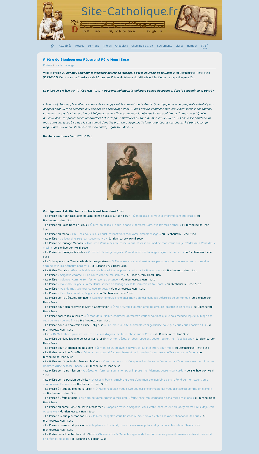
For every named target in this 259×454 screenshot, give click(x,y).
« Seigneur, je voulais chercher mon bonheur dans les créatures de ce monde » (140, 298)
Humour (192, 46)
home (52, 46)
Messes (79, 46)
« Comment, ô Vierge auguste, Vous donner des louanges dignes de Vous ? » (135, 252)
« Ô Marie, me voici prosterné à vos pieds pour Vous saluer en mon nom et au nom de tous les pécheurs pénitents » (126, 264)
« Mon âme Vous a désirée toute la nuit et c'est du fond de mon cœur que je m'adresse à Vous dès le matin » (129, 246)
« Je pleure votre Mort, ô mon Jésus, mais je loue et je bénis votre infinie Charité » (142, 425)
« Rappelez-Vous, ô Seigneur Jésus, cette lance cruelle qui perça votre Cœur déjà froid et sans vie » (128, 410)
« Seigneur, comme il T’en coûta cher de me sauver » (92, 275)
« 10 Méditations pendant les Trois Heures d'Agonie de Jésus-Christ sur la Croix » (102, 334)
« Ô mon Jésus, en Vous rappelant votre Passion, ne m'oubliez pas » (151, 339)
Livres (179, 46)
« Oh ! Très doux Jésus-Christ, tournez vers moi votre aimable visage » (115, 234)
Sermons (93, 46)
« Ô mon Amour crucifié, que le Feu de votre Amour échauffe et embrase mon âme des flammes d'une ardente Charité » (128, 364)
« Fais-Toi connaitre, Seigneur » (78, 293)
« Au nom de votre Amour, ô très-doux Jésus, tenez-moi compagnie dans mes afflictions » (136, 398)
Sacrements (164, 46)
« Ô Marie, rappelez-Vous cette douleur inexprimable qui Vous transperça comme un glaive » (152, 389)
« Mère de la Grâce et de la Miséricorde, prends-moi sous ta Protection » (115, 270)
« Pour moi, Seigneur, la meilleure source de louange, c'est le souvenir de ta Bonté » (112, 284)
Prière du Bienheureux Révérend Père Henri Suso (86, 60)
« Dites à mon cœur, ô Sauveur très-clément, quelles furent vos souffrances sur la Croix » (139, 352)
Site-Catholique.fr (129, 12)
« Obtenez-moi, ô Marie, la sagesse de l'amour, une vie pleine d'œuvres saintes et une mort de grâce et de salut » (128, 437)
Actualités (65, 46)
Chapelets (121, 46)
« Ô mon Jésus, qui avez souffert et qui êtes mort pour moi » (134, 348)
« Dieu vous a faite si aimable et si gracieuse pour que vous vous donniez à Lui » (156, 325)
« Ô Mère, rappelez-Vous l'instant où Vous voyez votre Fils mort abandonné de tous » (146, 416)
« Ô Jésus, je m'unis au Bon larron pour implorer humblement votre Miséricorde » (133, 371)
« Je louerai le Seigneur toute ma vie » (83, 239)
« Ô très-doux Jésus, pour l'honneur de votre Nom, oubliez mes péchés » (134, 225)
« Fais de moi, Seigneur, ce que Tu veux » (84, 289)
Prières (107, 46)
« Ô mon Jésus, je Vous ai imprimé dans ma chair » (163, 216)
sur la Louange (64, 65)
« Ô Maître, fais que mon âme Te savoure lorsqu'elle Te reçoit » (151, 307)
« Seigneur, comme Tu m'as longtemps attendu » (89, 280)
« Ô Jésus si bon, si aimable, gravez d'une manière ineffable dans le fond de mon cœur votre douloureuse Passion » (125, 382)
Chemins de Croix (142, 46)
